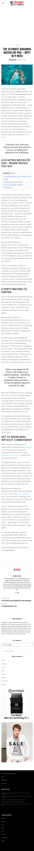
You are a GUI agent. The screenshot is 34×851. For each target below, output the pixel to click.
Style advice (4, 681)
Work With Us (4, 780)
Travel (3, 674)
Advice (3, 660)
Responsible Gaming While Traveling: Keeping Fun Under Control (17, 796)
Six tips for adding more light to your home (13, 799)
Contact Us (4, 783)
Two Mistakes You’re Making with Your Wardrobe (16, 601)
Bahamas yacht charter (10, 455)
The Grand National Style (9, 606)
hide (13, 173)
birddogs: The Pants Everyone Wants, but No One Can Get (16, 804)
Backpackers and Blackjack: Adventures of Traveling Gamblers (15, 793)
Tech (2, 667)
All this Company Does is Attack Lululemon (12, 802)
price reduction (24, 494)
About (2, 777)
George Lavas (12, 60)
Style (2, 670)
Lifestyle (17, 45)
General (3, 684)
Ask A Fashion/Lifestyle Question (9, 773)
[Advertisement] (17, 24)
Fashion (3, 677)
